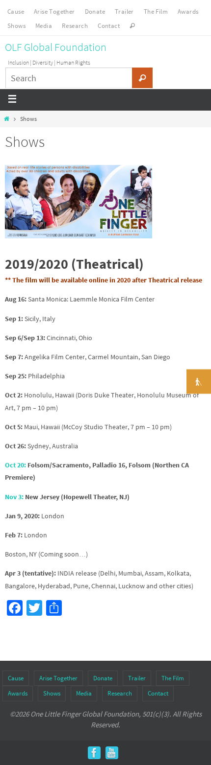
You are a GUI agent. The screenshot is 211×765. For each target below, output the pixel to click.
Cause (15, 11)
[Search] (142, 78)
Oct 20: (15, 465)
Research (75, 26)
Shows (16, 26)
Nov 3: (14, 496)
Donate (95, 11)
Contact (109, 26)
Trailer (124, 11)
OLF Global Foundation (55, 47)
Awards (188, 11)
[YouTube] (112, 752)
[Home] (6, 118)
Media (43, 26)
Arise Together (54, 11)
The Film (156, 11)
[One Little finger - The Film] (94, 752)
